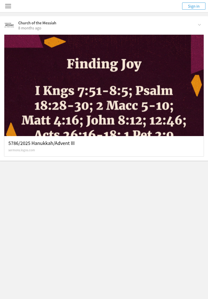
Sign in (194, 6)
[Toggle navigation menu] (8, 6)
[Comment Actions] (199, 24)
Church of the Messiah (37, 22)
